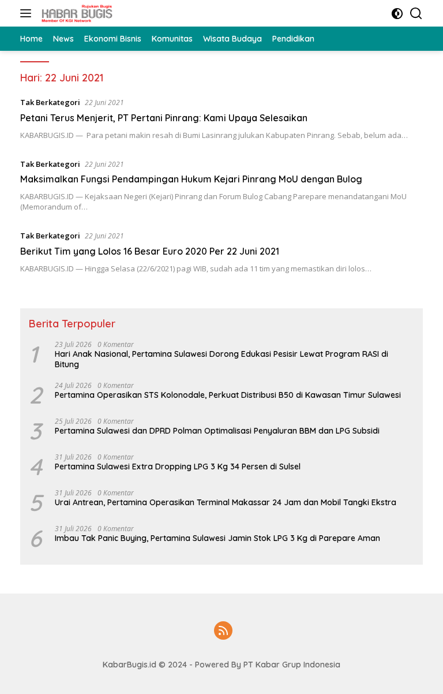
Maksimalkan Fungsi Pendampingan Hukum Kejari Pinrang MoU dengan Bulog (191, 179)
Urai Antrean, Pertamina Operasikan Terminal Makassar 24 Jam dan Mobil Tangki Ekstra (225, 502)
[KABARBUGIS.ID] (75, 13)
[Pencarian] (416, 13)
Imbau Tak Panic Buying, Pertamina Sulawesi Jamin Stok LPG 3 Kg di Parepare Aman (217, 538)
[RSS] (223, 631)
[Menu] (28, 13)
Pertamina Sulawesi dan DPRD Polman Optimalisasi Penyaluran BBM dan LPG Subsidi (217, 431)
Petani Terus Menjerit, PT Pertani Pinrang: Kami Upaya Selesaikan (163, 118)
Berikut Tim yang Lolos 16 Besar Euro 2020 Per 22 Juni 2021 (149, 251)
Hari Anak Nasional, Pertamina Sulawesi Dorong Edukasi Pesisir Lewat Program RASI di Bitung (221, 359)
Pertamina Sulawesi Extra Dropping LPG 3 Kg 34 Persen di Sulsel (178, 466)
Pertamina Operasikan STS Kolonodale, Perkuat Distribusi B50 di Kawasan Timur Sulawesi (228, 395)
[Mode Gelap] (397, 13)
